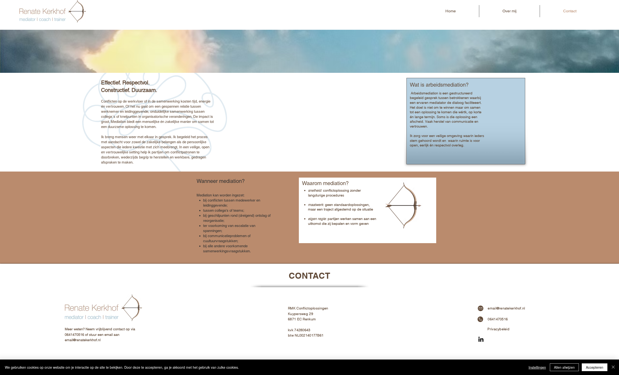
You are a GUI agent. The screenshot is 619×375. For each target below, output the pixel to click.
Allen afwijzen (564, 367)
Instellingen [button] (537, 367)
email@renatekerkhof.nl (83, 340)
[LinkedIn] (481, 340)
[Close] (613, 367)
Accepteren (594, 367)
